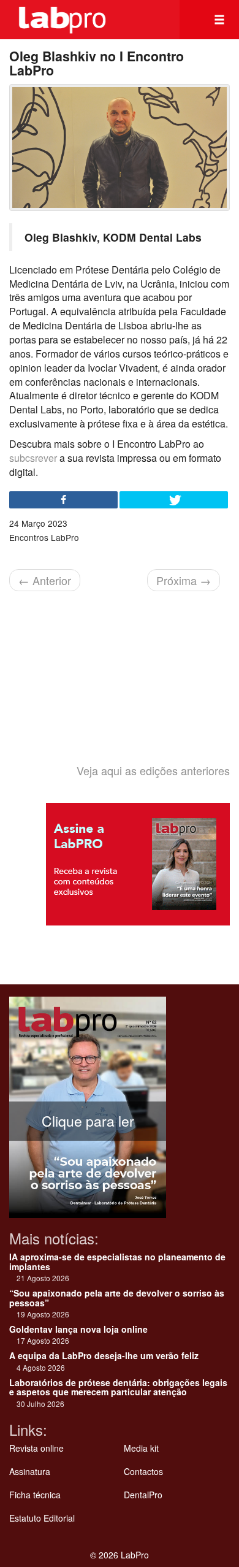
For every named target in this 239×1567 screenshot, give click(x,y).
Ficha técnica (35, 1494)
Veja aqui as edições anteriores (153, 770)
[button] (219, 19)
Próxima (183, 580)
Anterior (44, 580)
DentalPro (143, 1494)
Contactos (143, 1471)
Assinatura (29, 1471)
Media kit (141, 1448)
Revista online (36, 1448)
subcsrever (33, 458)
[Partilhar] (63, 499)
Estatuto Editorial (42, 1518)
